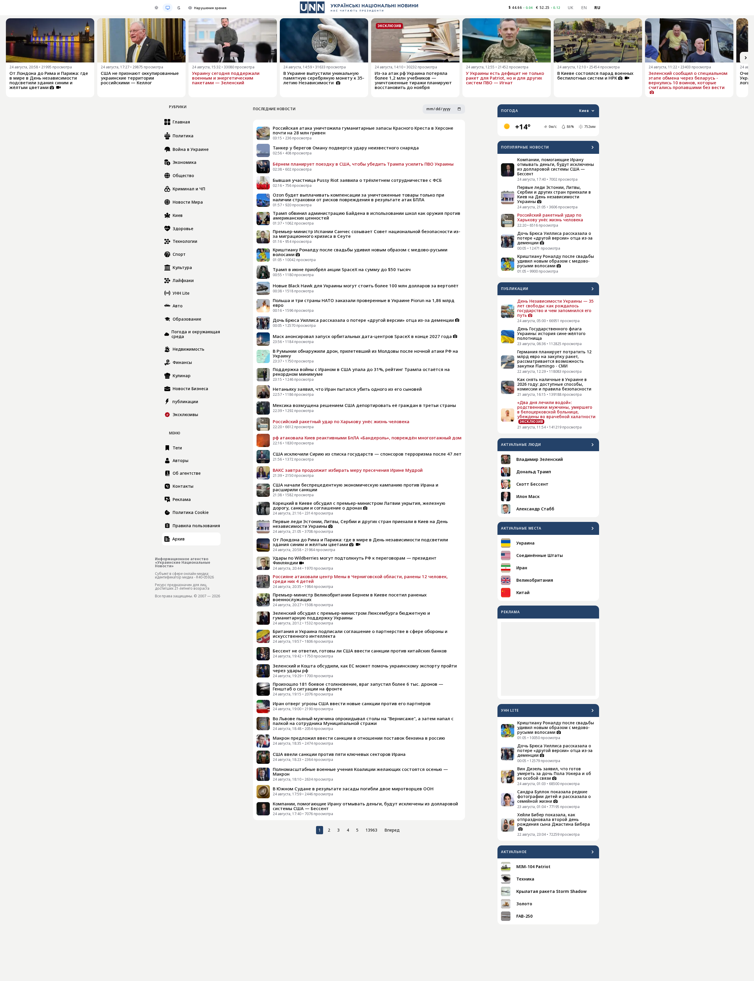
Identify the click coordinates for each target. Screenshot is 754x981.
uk (570, 7)
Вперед (392, 830)
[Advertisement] (548, 659)
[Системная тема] (167, 7)
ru (597, 7)
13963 (371, 830)
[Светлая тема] (156, 7)
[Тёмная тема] (178, 7)
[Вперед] (746, 58)
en (584, 7)
